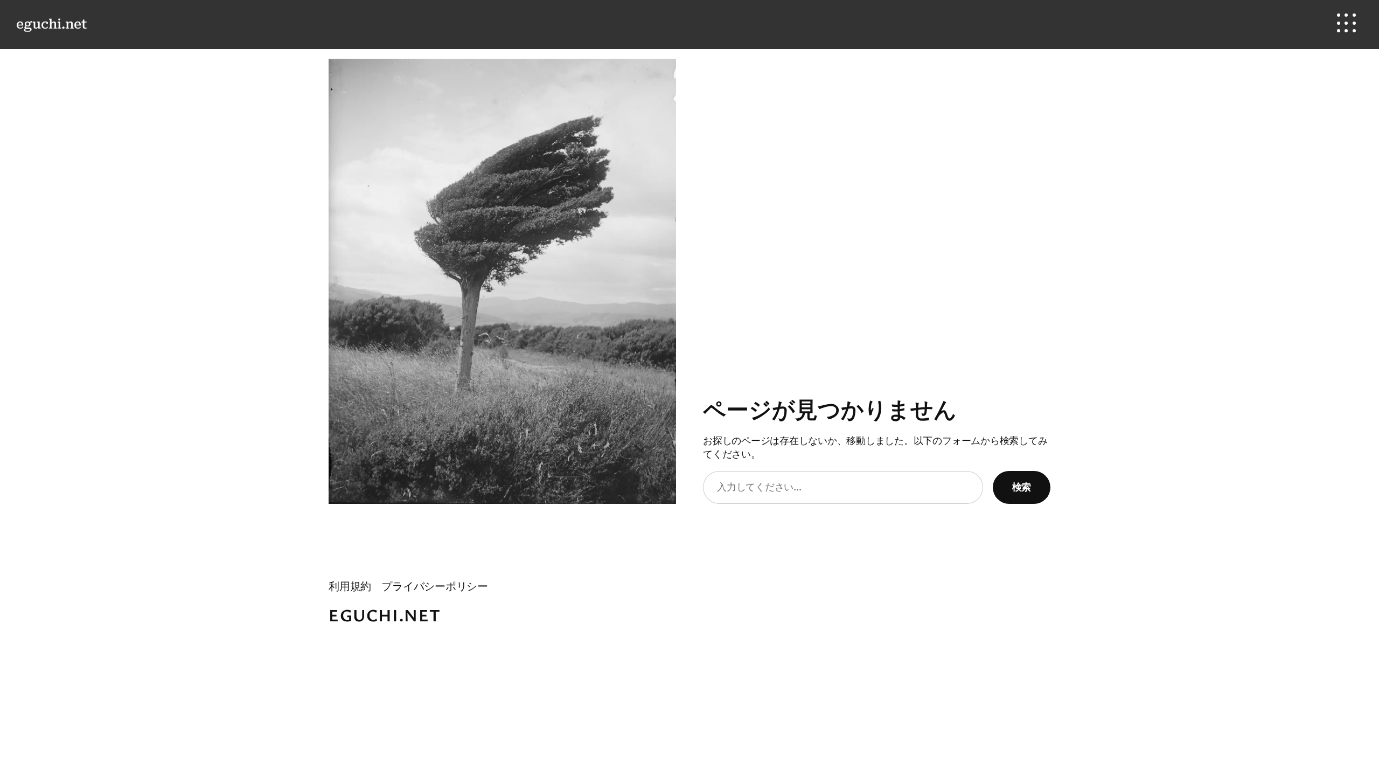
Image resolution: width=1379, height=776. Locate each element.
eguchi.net (51, 24)
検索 (1021, 487)
